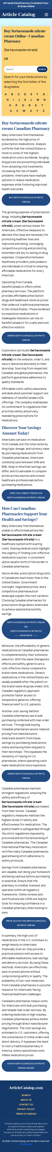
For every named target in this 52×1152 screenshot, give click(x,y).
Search (42, 69)
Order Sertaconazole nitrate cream (26, 337)
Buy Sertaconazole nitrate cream (26, 199)
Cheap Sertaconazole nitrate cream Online (26, 1065)
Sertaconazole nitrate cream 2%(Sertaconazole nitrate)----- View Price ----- (26, 629)
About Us (26, 1099)
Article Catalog (18, 14)
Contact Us (26, 1104)
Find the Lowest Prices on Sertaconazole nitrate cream (26, 495)
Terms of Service (26, 1113)
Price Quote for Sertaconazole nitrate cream (26, 923)
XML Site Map (25, 1144)
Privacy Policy (26, 1109)
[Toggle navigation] (46, 15)
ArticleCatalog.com (26, 1087)
